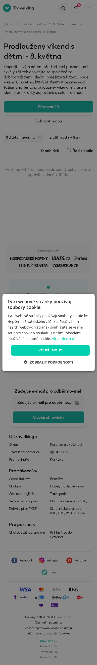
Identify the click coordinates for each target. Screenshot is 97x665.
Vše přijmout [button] (50, 350)
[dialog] (48, 332)
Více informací (64, 338)
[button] (48, 362)
